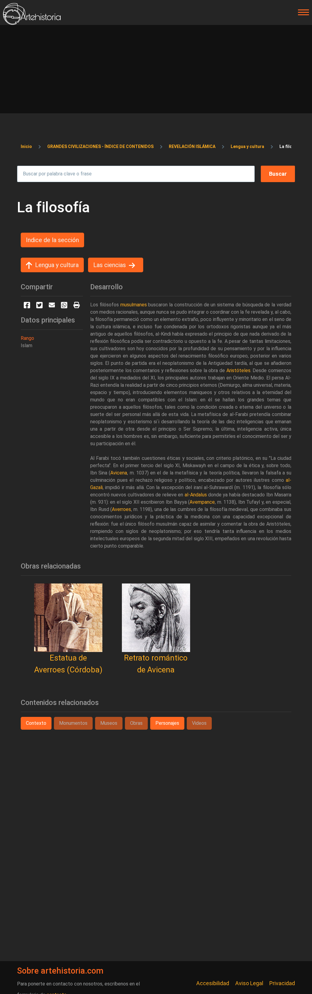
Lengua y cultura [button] (57, 265)
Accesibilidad (212, 983)
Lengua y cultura (247, 146)
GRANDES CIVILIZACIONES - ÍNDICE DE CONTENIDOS (100, 146)
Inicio (26, 146)
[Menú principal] (301, 12)
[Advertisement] (156, 70)
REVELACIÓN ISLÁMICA (192, 146)
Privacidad (282, 983)
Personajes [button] (167, 723)
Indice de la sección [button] (52, 240)
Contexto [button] (36, 723)
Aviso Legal (249, 983)
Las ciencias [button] (109, 265)
